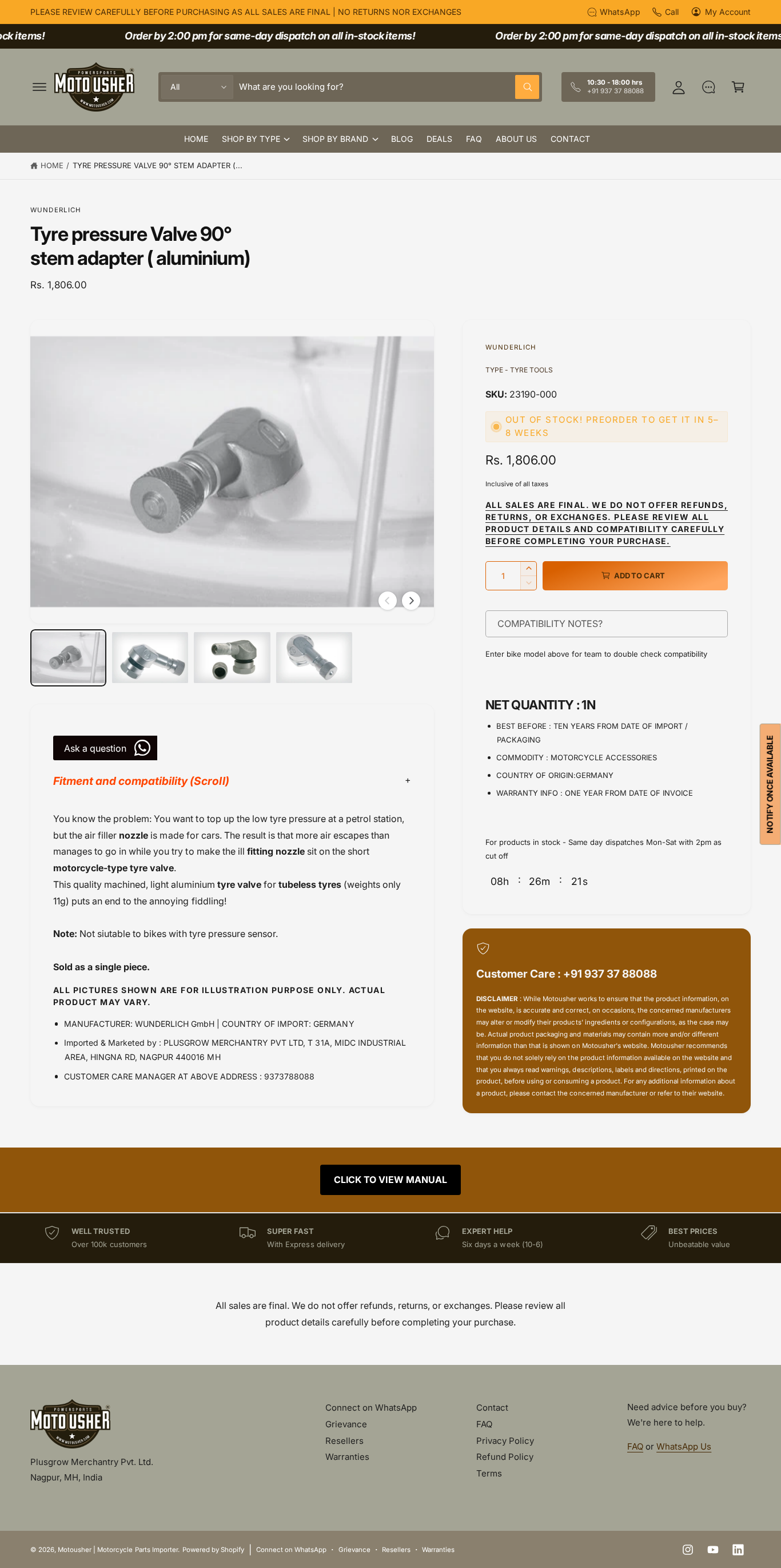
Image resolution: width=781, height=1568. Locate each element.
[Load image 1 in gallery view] (68, 657)
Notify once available (770, 784)
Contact (492, 1407)
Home (52, 165)
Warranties (347, 1456)
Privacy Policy (505, 1440)
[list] (390, 1238)
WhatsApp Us (683, 1446)
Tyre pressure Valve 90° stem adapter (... (158, 165)
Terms (489, 1473)
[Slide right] (411, 601)
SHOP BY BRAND (335, 139)
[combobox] (389, 87)
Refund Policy (504, 1456)
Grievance (346, 1424)
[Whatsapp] (708, 87)
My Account (728, 12)
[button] (39, 87)
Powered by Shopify (213, 1550)
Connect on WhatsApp (371, 1407)
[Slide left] (387, 601)
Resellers (344, 1440)
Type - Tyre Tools (519, 370)
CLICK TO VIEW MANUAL (390, 1179)
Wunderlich (56, 210)
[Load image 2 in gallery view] (150, 657)
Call (672, 12)
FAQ (484, 1424)
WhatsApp (620, 12)
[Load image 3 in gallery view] (232, 657)
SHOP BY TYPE (251, 139)
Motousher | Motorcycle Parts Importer (118, 1550)
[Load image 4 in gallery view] (314, 657)
